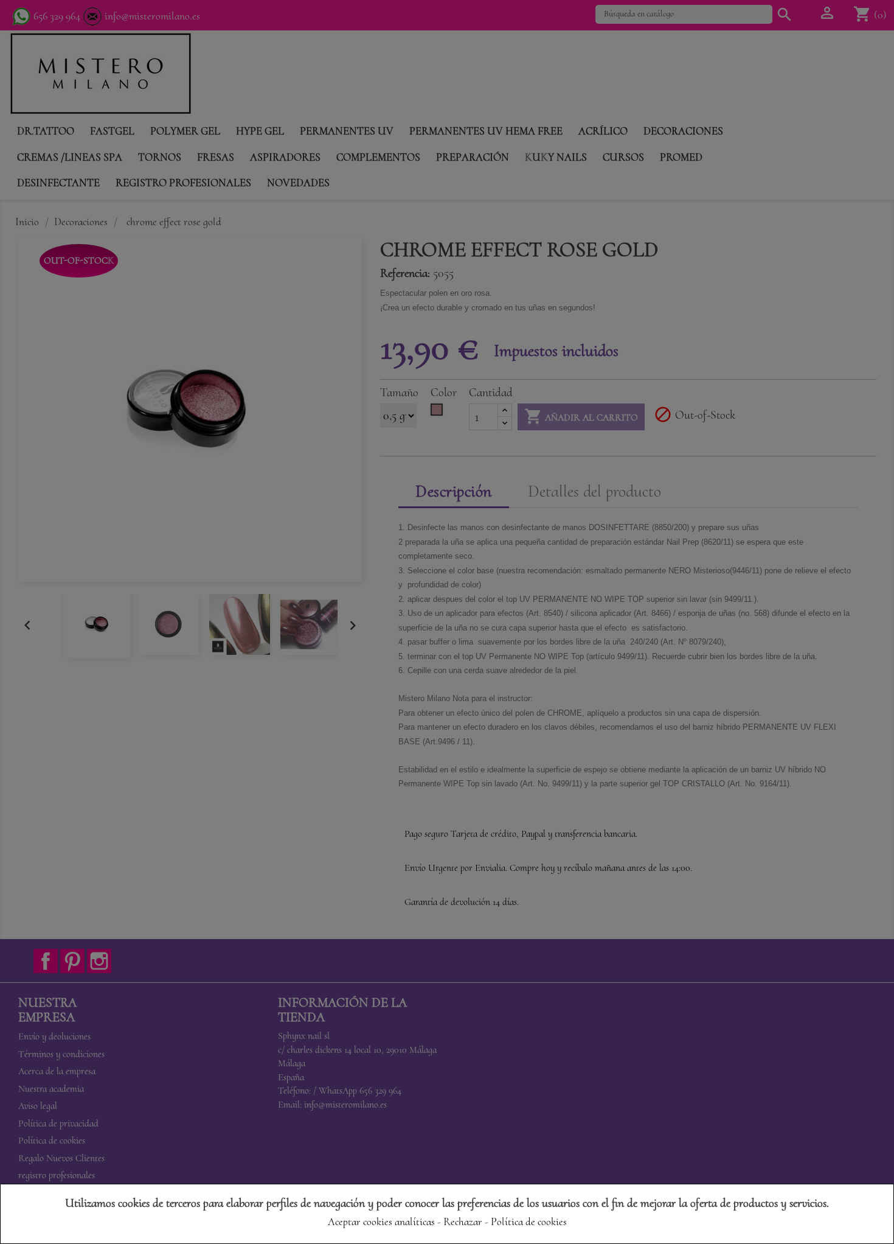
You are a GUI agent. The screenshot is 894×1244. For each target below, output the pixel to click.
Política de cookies (529, 1221)
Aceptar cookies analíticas (381, 1221)
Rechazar (462, 1221)
